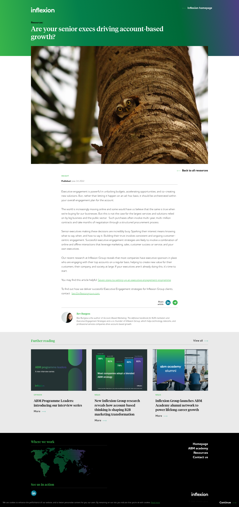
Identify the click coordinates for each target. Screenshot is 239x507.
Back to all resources (195, 170)
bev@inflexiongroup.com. (86, 293)
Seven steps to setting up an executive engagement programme (134, 280)
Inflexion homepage (200, 8)
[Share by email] (175, 304)
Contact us (200, 457)
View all (198, 340)
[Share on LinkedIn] (168, 304)
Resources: (37, 22)
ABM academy (198, 448)
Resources (200, 453)
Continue (225, 502)
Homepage (200, 444)
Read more (155, 502)
